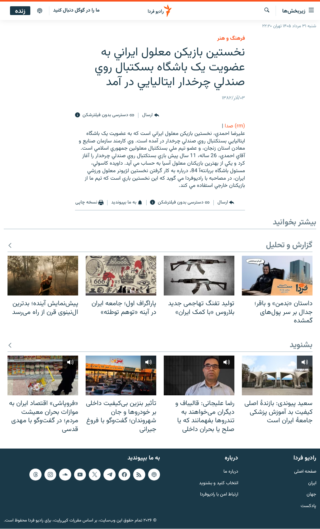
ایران (312, 483)
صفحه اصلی (305, 472)
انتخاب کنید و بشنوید (218, 483)
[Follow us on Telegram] (109, 474)
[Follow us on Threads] (35, 474)
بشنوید (301, 345)
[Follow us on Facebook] (124, 474)
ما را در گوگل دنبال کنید (76, 10)
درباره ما (230, 472)
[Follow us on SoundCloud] (65, 474)
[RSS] (139, 474)
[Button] (150, 115)
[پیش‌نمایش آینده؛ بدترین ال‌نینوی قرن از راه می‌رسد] (43, 275)
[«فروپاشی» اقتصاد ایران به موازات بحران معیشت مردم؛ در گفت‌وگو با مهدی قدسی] (43, 375)
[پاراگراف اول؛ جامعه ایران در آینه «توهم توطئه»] (121, 275)
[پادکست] (39, 11)
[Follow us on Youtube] (80, 474)
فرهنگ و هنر (231, 38)
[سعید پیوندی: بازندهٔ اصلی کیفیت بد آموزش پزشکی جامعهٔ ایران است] (277, 375)
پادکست (308, 506)
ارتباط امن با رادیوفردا (219, 495)
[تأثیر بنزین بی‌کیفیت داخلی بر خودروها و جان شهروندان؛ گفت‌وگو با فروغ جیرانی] (121, 375)
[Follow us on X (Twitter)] (95, 474)
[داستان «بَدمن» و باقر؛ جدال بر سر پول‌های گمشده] (277, 275)
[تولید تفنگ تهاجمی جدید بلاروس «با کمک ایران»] (199, 275)
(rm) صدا (235, 126)
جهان (311, 495)
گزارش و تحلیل (289, 245)
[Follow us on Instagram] (50, 474)
